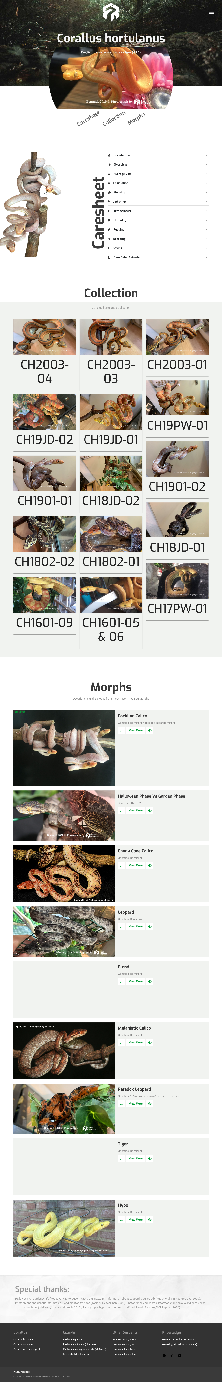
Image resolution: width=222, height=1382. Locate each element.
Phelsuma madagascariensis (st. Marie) (84, 1349)
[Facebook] (164, 1356)
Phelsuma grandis (72, 1339)
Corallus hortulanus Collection (111, 307)
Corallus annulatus (23, 1344)
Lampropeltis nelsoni (124, 1349)
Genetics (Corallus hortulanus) (178, 1339)
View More (136, 730)
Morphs (136, 118)
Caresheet (88, 118)
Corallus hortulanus (24, 1339)
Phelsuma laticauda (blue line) (79, 1344)
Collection (114, 118)
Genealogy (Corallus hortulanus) (179, 1344)
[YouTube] (180, 1356)
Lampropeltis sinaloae (125, 1354)
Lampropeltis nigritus (124, 1344)
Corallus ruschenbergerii (26, 1349)
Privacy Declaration (22, 1372)
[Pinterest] (172, 1356)
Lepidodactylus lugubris (76, 1354)
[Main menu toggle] (211, 12)
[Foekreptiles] (111, 12)
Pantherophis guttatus (125, 1339)
